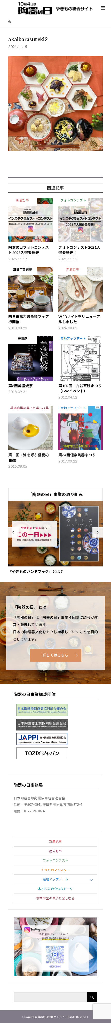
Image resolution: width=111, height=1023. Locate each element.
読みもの (55, 851)
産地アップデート (55, 879)
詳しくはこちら (55, 655)
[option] (55, 537)
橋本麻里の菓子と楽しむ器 (55, 898)
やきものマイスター (55, 870)
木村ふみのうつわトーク (55, 889)
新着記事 (55, 841)
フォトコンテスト (55, 860)
